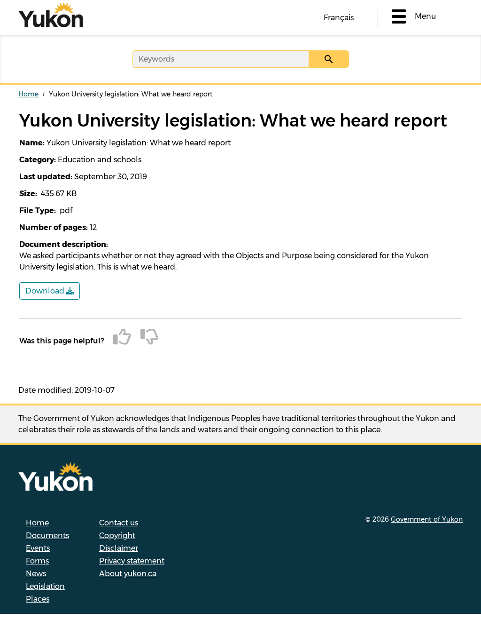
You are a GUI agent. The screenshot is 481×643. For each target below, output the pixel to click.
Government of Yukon (427, 519)
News (36, 573)
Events (38, 548)
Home (28, 94)
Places (37, 599)
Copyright (117, 535)
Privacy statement (131, 560)
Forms (37, 560)
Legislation (45, 586)
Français (339, 17)
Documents (47, 535)
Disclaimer (118, 548)
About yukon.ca (127, 573)
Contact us (118, 522)
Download (45, 290)
